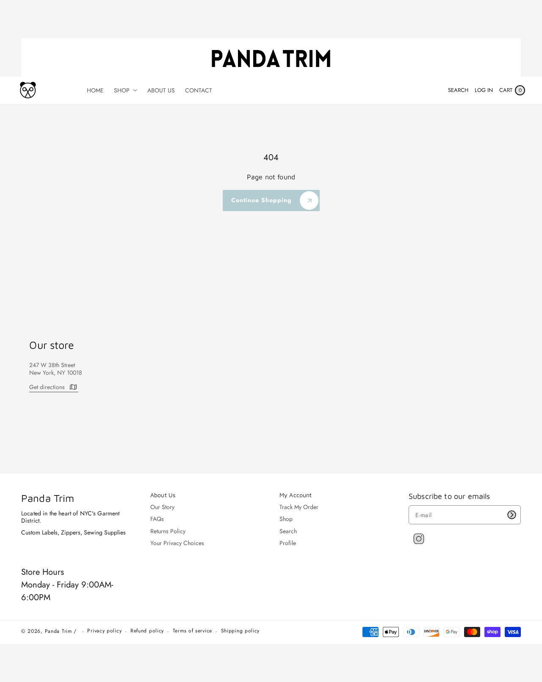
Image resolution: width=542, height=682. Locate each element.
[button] (458, 90)
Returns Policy (167, 531)
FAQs (157, 519)
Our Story (162, 507)
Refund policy (147, 631)
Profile (287, 543)
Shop (286, 519)
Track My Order (298, 507)
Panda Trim (58, 631)
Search (288, 531)
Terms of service (192, 631)
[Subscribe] (511, 514)
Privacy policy (104, 631)
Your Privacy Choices (177, 543)
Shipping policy (240, 631)
